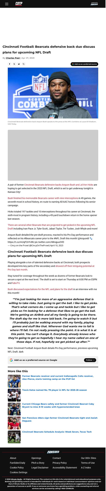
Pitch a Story (37, 462)
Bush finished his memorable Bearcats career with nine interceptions (43, 198)
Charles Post (13, 58)
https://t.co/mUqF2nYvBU (21, 242)
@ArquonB (83, 238)
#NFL (57, 238)
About (13, 458)
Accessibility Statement (65, 467)
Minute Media (16, 479)
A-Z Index (86, 467)
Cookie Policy (17, 467)
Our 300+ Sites (88, 458)
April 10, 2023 (56, 245)
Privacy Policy (60, 462)
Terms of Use (88, 462)
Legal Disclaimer (39, 467)
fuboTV (15, 283)
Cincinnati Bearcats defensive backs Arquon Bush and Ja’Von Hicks (58, 184)
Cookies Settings (18, 472)
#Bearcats (29, 238)
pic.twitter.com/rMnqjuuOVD (49, 242)
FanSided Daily (17, 462)
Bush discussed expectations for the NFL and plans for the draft (40, 289)
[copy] (23, 64)
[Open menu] (6, 3)
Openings (36, 458)
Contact (57, 458)
